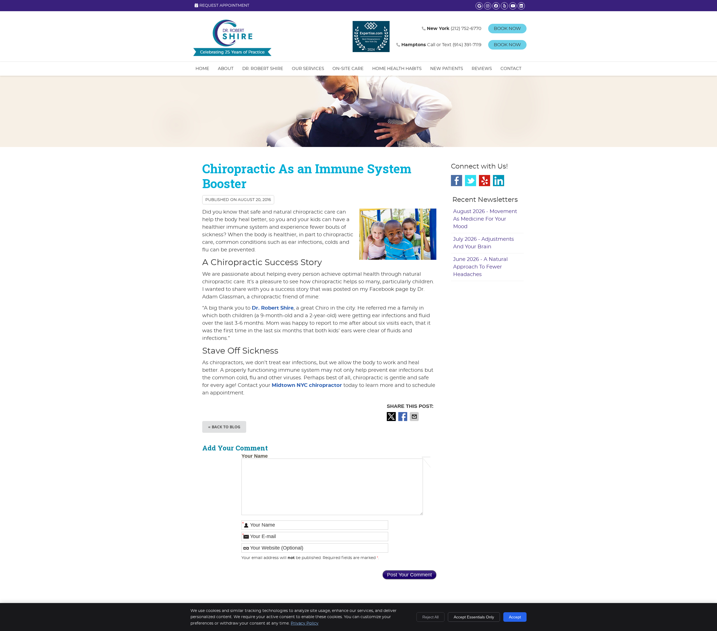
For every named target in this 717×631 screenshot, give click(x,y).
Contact (511, 69)
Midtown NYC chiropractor (307, 385)
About (226, 69)
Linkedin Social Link (498, 180)
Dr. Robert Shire (262, 69)
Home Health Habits (397, 69)
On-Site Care (348, 69)
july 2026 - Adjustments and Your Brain (483, 243)
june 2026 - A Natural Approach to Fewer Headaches (480, 267)
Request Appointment (224, 6)
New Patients (446, 69)
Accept (515, 617)
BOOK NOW (507, 28)
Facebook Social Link (456, 180)
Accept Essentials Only (474, 617)
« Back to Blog (224, 426)
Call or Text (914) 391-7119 (441, 45)
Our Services (308, 69)
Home (202, 69)
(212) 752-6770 (454, 28)
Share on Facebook (403, 416)
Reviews (482, 69)
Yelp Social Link (484, 180)
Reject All (430, 617)
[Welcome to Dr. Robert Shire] (232, 54)
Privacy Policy (304, 623)
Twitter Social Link (470, 180)
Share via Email (415, 416)
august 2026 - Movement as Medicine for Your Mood (485, 219)
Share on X (392, 416)
